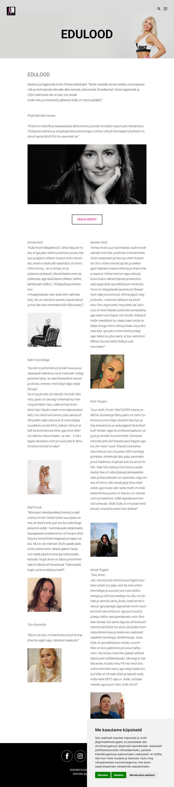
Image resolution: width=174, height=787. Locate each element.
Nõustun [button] (103, 775)
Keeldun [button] (119, 775)
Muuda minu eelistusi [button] (142, 775)
